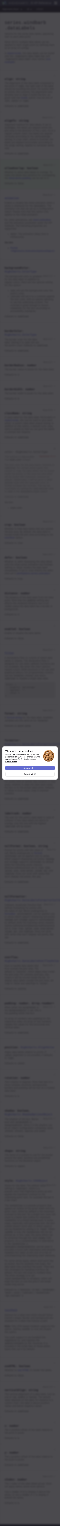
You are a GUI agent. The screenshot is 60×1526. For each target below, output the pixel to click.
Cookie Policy (11, 761)
